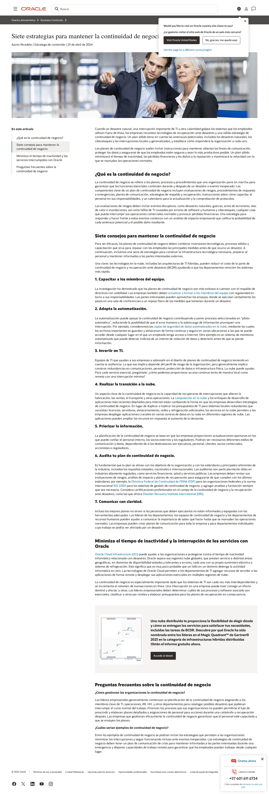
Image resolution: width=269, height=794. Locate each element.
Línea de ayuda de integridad (204, 771)
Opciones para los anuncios (101, 771)
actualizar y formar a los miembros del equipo (198, 293)
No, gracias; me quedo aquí (221, 40)
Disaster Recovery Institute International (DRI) (173, 494)
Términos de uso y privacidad (47, 771)
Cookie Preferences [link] (74, 771)
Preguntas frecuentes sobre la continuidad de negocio (36, 169)
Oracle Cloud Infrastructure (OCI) (116, 554)
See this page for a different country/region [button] (188, 49)
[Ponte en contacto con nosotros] (253, 9)
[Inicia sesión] (246, 9)
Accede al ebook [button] (163, 655)
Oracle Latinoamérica (23, 20)
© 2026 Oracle (19, 771)
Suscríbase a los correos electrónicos (168, 771)
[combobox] (134, 8)
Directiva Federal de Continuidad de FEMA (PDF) (163, 481)
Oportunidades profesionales (132, 771)
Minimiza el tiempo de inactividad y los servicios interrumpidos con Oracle (42, 158)
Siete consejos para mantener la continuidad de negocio (37, 147)
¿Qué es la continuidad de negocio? (39, 138)
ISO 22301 (119, 486)
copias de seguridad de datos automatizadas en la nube (190, 326)
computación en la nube (191, 398)
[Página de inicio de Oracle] (33, 8)
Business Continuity (52, 20)
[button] (15, 9)
